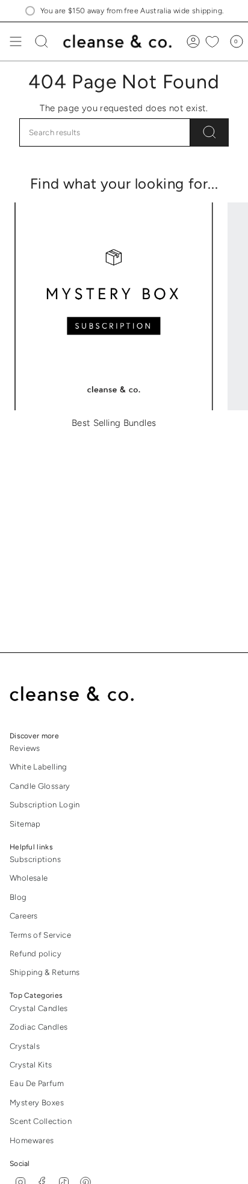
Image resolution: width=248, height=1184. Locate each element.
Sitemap (25, 823)
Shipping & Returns (45, 972)
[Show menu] (16, 41)
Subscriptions (35, 859)
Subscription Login (45, 804)
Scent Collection (41, 1121)
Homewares (32, 1140)
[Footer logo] (80, 694)
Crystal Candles (39, 1008)
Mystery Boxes (37, 1102)
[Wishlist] (212, 41)
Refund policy (35, 953)
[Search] (209, 132)
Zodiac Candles (38, 1026)
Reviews (25, 748)
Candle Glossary (40, 786)
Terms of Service (40, 935)
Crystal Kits (31, 1064)
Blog (18, 897)
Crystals (25, 1046)
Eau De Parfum (37, 1083)
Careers (24, 915)
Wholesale (29, 877)
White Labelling (38, 766)
